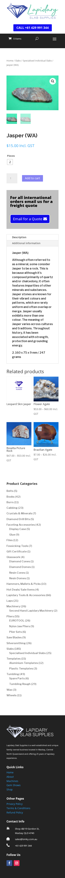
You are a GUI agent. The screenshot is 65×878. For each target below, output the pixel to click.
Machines (12, 781)
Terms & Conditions (18, 808)
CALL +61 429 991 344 (32, 28)
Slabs (18, 60)
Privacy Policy (14, 804)
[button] (52, 81)
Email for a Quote (27, 218)
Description (19, 237)
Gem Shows (13, 785)
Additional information (26, 243)
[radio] (10, 162)
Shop (9, 789)
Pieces (11, 155)
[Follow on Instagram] (17, 863)
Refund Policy (14, 812)
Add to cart (32, 178)
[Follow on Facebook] (9, 863)
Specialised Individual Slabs (37, 60)
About (10, 776)
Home (9, 60)
